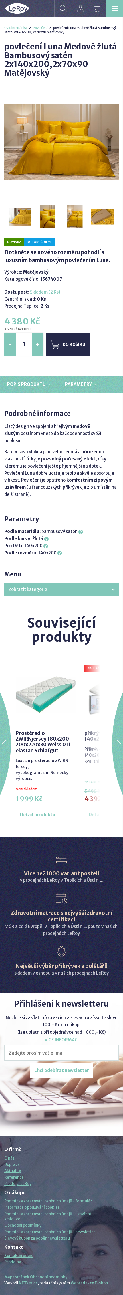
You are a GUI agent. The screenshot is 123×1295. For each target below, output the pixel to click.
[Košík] (97, 8)
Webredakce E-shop (89, 1283)
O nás (9, 1158)
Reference (14, 1177)
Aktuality (12, 1170)
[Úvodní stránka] (17, 8)
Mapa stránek (16, 1277)
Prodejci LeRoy (17, 1183)
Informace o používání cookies (32, 1207)
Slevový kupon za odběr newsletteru (37, 1238)
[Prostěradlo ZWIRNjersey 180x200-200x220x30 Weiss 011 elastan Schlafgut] (46, 695)
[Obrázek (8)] (75, 217)
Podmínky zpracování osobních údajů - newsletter (49, 1232)
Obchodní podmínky (22, 1225)
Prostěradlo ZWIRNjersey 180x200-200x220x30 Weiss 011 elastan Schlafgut (44, 742)
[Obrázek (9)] (102, 217)
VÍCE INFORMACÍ (62, 1040)
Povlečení (40, 28)
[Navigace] (114, 8)
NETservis (28, 1283)
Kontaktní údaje (18, 1255)
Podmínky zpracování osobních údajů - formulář (48, 1201)
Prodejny (12, 1262)
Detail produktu (37, 814)
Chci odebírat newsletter (61, 1070)
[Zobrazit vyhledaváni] (63, 8)
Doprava (12, 1164)
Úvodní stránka (15, 28)
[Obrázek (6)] (20, 217)
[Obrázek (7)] (47, 217)
